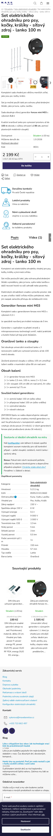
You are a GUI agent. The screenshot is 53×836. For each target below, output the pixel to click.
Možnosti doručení (9, 143)
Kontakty (7, 680)
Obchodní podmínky (12, 688)
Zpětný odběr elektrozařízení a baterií (20, 700)
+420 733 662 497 (18, 723)
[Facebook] (5, 731)
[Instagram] (12, 731)
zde (43, 814)
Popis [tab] (15, 237)
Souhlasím (25, 829)
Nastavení (25, 821)
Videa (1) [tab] (35, 237)
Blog (5, 676)
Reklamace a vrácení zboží (14, 692)
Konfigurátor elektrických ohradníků (19, 704)
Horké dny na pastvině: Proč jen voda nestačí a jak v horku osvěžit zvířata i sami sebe (26, 762)
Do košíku (26, 165)
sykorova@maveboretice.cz (21, 717)
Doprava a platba (10, 684)
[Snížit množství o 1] (35, 157)
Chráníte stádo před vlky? (34, 467)
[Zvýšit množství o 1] (48, 157)
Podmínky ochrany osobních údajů (18, 696)
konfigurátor (14, 443)
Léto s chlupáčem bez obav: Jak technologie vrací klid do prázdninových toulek (26, 745)
